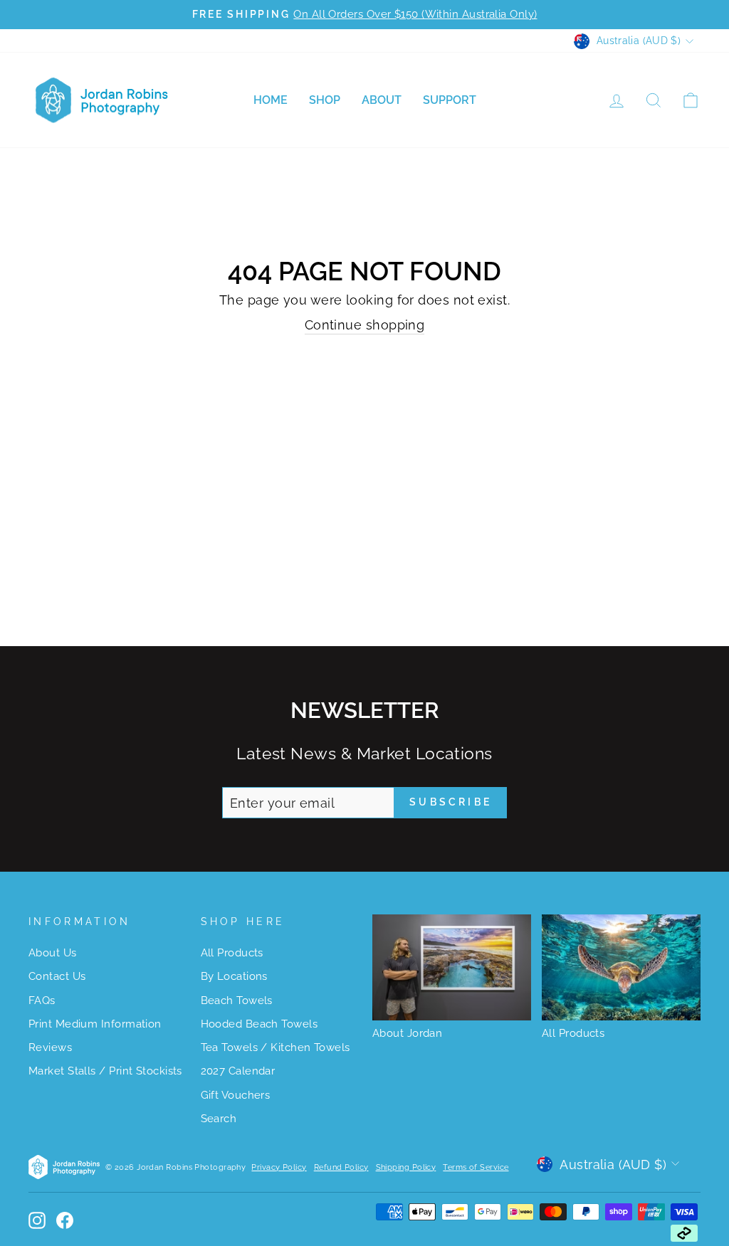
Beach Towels (237, 1000)
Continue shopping (365, 324)
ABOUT (382, 100)
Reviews (50, 1047)
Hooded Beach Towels (259, 1024)
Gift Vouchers (236, 1095)
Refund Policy (341, 1167)
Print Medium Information (95, 1024)
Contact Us (57, 976)
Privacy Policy (278, 1167)
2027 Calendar (238, 1071)
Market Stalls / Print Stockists (105, 1071)
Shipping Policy (406, 1167)
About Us (52, 952)
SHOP (324, 100)
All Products (232, 952)
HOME (270, 100)
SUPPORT (449, 100)
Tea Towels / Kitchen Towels (275, 1047)
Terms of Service (475, 1167)
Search (219, 1118)
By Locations (234, 976)
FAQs (42, 1000)
